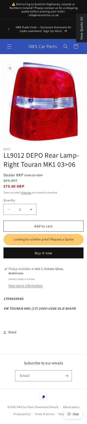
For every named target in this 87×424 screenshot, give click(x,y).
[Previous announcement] (8, 29)
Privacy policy (22, 414)
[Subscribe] (66, 375)
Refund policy (71, 407)
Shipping (26, 192)
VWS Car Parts (25, 406)
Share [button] (12, 332)
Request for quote (43, 239)
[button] (9, 46)
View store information (26, 286)
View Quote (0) (81, 28)
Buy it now (43, 253)
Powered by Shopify (47, 406)
